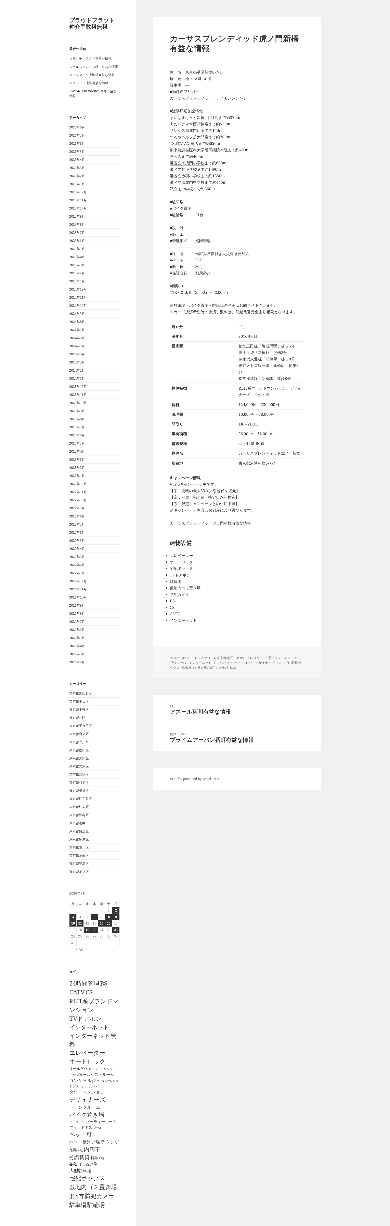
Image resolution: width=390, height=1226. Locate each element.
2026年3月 (77, 168)
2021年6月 (77, 629)
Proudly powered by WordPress (195, 779)
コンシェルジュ (85, 1080)
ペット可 (80, 1134)
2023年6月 (77, 435)
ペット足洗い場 (84, 1142)
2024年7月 (77, 330)
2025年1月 (77, 281)
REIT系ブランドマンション (280, 658)
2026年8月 (77, 127)
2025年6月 (77, 240)
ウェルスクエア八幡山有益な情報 (93, 66)
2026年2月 (77, 176)
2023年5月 (77, 443)
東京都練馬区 (79, 839)
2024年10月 (78, 305)
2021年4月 (77, 646)
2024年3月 (77, 362)
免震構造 (76, 1150)
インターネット (89, 1027)
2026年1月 (77, 184)
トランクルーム (84, 1107)
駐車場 (77, 1205)
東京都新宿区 (79, 774)
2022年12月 (78, 484)
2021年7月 (77, 621)
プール (97, 1128)
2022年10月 (78, 500)
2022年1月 (77, 573)
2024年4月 (77, 354)
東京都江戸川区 (80, 798)
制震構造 (97, 1157)
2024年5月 (77, 346)
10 (73, 923)
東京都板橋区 (79, 790)
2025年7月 (77, 232)
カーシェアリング (100, 1069)
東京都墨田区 (79, 750)
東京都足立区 (79, 871)
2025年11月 (78, 200)
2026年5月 (77, 151)
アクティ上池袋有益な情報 (88, 83)
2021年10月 (78, 597)
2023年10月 (78, 403)
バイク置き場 (86, 1114)
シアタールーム (80, 1086)
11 (80, 923)
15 (108, 923)
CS (89, 992)
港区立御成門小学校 (187, 163)
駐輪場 (96, 1205)
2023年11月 (78, 394)
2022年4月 (77, 548)
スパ (96, 1086)
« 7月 (79, 949)
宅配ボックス (87, 1178)
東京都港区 (77, 823)
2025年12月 (78, 192)
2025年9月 (77, 216)
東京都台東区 (79, 734)
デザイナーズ (87, 1099)
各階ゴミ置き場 (83, 1164)
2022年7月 (77, 524)
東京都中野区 (79, 709)
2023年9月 (77, 411)
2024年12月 (78, 289)
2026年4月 (77, 159)
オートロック (87, 1061)
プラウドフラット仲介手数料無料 (92, 23)
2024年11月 (78, 297)
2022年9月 (77, 508)
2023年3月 (77, 459)
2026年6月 (77, 143)
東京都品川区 (79, 742)
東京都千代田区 (80, 726)
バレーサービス (77, 1122)
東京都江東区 (79, 807)
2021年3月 (77, 654)
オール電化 (78, 1068)
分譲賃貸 (79, 1157)
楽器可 (76, 1196)
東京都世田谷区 (80, 693)
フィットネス (80, 1127)
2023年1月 (77, 476)
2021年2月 (77, 662)
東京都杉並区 (79, 782)
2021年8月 (77, 613)
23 (116, 930)
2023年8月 (77, 419)
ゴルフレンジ (109, 1081)
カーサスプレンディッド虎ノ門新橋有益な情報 (210, 523)
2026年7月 (77, 135)
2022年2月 (77, 565)
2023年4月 (77, 451)
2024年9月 (77, 313)
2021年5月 (77, 638)
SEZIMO (203, 658)
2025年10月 (78, 208)
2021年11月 (78, 589)
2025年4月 (77, 257)
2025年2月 (77, 273)
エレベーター (87, 1053)
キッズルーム (79, 1074)
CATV (77, 992)
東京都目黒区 (79, 831)
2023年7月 (77, 427)
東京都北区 (77, 717)
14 (101, 923)
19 (87, 930)
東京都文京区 (79, 766)
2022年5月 (77, 540)
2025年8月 (77, 224)
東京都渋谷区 (79, 815)
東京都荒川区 (79, 847)
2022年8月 (77, 516)
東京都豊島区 (79, 863)
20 (94, 930)
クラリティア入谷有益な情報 (90, 58)
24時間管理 (84, 983)
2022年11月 (78, 492)
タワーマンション (87, 1092)
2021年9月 (77, 605)
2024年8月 (77, 322)
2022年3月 (77, 557)
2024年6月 (77, 338)
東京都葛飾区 (79, 855)
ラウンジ (110, 1142)
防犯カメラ (100, 1196)
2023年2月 (77, 467)
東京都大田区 (79, 758)
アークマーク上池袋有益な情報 (92, 75)
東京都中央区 (79, 701)
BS (103, 983)
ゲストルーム (102, 1074)
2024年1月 (77, 378)
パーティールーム (101, 1121)
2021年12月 (78, 581)
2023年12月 (78, 386)
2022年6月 (77, 532)
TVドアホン (85, 1018)
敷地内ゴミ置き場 (93, 1187)
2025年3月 (77, 265)
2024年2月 (77, 370)
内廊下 (92, 1149)
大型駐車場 (80, 1170)
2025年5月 (77, 249)
